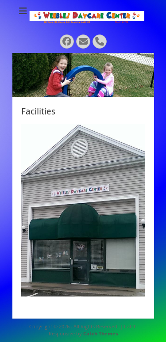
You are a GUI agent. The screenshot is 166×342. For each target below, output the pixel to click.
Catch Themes (100, 333)
